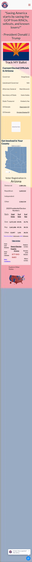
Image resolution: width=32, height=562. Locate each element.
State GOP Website (6, 245)
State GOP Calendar (6, 253)
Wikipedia (25, 236)
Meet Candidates (7, 260)
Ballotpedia (16, 236)
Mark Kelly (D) (24, 107)
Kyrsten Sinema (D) (23, 112)
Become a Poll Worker (25, 252)
